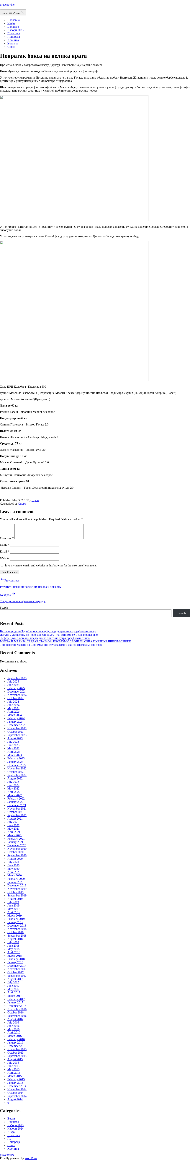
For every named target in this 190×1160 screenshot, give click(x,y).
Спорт (11, 46)
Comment (7, 538)
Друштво (13, 26)
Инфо (11, 23)
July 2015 (13, 1062)
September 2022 (17, 775)
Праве (35, 500)
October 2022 (15, 771)
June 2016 (13, 1025)
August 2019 (15, 898)
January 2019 (15, 922)
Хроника (13, 40)
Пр (9, 1138)
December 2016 (16, 1005)
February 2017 (16, 999)
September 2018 (17, 935)
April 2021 (13, 832)
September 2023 (17, 735)
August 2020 (15, 858)
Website (4, 558)
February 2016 (16, 1039)
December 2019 (16, 885)
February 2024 (16, 718)
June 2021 (13, 825)
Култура (12, 43)
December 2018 (16, 925)
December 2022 (16, 765)
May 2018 (13, 949)
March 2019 (14, 915)
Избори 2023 (15, 30)
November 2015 (17, 1049)
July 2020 (13, 862)
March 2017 (14, 995)
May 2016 (13, 1029)
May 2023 (13, 748)
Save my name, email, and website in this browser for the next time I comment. (50, 565)
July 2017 (13, 982)
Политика (13, 33)
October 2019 (15, 892)
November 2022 (17, 768)
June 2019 (13, 905)
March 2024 (14, 715)
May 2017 (13, 989)
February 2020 (16, 878)
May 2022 (13, 788)
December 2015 (16, 1045)
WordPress (31, 1158)
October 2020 (15, 852)
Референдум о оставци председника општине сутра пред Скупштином (45, 638)
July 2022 (13, 781)
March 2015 (14, 1076)
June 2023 (13, 745)
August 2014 (15, 1099)
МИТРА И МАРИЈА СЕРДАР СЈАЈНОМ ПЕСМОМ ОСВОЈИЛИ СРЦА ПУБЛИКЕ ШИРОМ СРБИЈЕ (65, 641)
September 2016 (17, 1015)
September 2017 (17, 975)
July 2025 (13, 681)
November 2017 (17, 969)
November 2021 (17, 808)
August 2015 (15, 1059)
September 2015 (17, 1055)
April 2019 (13, 912)
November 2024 (17, 694)
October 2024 (15, 698)
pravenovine (7, 4)
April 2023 (13, 751)
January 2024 (15, 721)
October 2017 (15, 972)
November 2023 (17, 728)
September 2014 (17, 1096)
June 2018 (13, 945)
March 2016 (14, 1035)
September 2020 (17, 855)
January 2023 (15, 761)
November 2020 (17, 848)
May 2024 (13, 708)
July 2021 (13, 821)
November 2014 (17, 1089)
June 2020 (13, 865)
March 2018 (14, 955)
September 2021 (17, 815)
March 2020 (14, 875)
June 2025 (13, 684)
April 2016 (13, 1032)
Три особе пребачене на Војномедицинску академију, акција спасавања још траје (51, 644)
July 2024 (13, 701)
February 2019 (16, 918)
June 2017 (13, 985)
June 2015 (13, 1066)
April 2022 (13, 791)
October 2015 (15, 1052)
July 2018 (13, 942)
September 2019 (17, 895)
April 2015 (13, 1072)
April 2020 (13, 872)
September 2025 (17, 678)
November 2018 (17, 928)
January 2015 (15, 1082)
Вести (11, 1118)
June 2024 (13, 704)
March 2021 (14, 835)
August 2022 (15, 778)
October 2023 (15, 731)
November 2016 (17, 1009)
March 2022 (14, 795)
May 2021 (13, 828)
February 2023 (16, 758)
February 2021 (16, 838)
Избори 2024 (15, 1128)
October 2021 (15, 811)
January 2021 (15, 842)
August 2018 (15, 938)
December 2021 (16, 805)
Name (4, 544)
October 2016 (15, 1012)
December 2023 (16, 725)
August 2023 (15, 738)
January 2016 (15, 1042)
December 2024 (16, 691)
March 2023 (14, 755)
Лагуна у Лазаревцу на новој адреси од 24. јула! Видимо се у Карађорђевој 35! (49, 634)
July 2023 (13, 741)
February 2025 (16, 688)
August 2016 (15, 1019)
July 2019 (13, 902)
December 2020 (16, 845)
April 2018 (13, 952)
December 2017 (16, 965)
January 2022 (15, 801)
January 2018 (15, 962)
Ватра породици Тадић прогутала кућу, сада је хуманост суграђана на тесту (48, 631)
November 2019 (17, 888)
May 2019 (13, 908)
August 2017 (15, 979)
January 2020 (15, 882)
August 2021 (15, 818)
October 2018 (15, 932)
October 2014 (15, 1092)
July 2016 (13, 1022)
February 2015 (16, 1079)
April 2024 (13, 711)
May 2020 (13, 868)
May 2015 (13, 1069)
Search (4, 607)
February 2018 (16, 959)
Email (4, 551)
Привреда (13, 36)
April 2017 (13, 992)
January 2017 (15, 1002)
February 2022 (16, 798)
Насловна (13, 20)
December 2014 (16, 1086)
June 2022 (13, 785)
